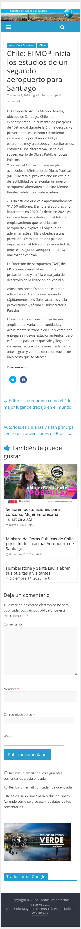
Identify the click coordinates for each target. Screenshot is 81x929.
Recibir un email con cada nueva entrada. (41, 787)
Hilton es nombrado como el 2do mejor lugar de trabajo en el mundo (38, 404)
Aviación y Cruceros (21, 45)
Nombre (11, 689)
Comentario (13, 624)
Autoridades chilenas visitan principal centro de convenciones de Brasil (39, 430)
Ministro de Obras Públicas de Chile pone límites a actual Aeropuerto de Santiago (40, 543)
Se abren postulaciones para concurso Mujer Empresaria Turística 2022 (33, 514)
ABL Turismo (44, 95)
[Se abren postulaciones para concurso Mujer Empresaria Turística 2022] (40, 466)
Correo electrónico (19, 714)
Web (7, 736)
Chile (42, 45)
